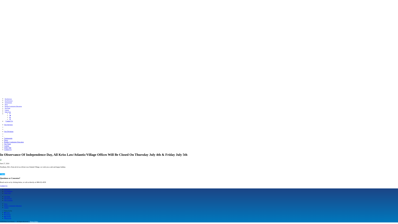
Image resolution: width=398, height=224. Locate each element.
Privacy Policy (34, 221)
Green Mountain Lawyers (17, 134)
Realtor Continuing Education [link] (13, 106)
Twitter (7, 213)
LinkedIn (8, 216)
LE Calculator (8, 191)
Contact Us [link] (9, 121)
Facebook (8, 214)
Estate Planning (12, 129)
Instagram (8, 218)
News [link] (6, 104)
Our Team (7, 196)
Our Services (8, 198)
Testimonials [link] (8, 102)
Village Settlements (15, 136)
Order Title (7, 193)
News (5, 204)
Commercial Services (15, 127)
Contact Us (3, 186)
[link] (10, 115)
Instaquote (7, 189)
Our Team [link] (7, 108)
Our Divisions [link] (9, 101)
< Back (2, 174)
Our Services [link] (8, 99)
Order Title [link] (8, 112)
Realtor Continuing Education (13, 206)
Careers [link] (7, 110)
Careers (6, 207)
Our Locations (8, 200)
